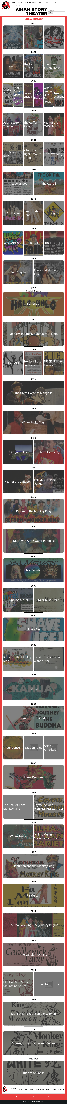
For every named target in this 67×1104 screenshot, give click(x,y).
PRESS (41, 2)
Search (50, 12)
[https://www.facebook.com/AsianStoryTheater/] (13, 1096)
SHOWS (20, 2)
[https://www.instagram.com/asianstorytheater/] (34, 1096)
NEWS (14, 2)
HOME (8, 2)
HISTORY (28, 2)
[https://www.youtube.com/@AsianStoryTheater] (54, 1096)
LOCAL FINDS (17, 5)
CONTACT (48, 2)
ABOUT (34, 2)
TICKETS (56, 2)
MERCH (9, 5)
